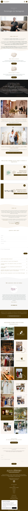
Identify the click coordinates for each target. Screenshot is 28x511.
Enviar (25, 253)
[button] (14, 23)
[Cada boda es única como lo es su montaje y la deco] (20, 360)
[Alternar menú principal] (26, 1)
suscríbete (14, 463)
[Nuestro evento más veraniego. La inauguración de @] (20, 346)
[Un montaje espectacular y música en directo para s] (7, 427)
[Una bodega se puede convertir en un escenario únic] (20, 333)
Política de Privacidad (7, 249)
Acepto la (6, 249)
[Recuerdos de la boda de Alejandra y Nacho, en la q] (7, 413)
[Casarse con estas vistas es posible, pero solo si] (20, 373)
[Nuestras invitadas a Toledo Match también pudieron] (20, 387)
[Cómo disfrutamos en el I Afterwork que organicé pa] (7, 400)
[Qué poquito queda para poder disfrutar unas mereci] (7, 373)
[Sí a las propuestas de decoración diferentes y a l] (20, 413)
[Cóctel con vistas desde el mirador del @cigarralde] (7, 360)
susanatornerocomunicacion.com (14, 479)
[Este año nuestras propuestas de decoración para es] (7, 346)
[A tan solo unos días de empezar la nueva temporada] (7, 333)
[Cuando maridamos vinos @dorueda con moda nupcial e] (7, 387)
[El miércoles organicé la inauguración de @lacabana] (20, 400)
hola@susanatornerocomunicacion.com (14, 478)
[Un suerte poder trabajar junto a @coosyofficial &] (20, 427)
